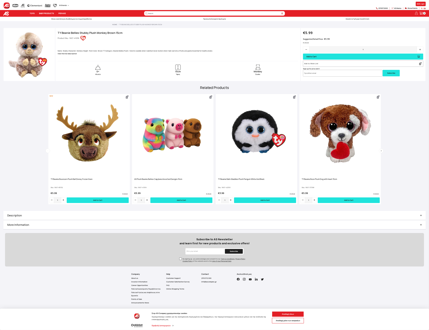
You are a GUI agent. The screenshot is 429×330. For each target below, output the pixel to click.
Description (14, 215)
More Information (18, 225)
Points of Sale (136, 299)
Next (381, 151)
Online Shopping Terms (175, 289)
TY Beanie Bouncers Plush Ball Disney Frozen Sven (71, 179)
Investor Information (139, 282)
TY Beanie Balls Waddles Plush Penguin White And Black (241, 179)
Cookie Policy (187, 261)
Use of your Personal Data (221, 261)
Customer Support (173, 278)
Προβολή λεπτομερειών (161, 326)
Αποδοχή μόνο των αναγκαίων (288, 320)
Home (114, 24)
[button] (127, 97)
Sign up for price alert (311, 69)
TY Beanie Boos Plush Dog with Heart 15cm (319, 179)
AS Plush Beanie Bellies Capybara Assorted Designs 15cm (158, 179)
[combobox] (214, 13)
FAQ (167, 285)
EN (425, 8)
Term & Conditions (228, 259)
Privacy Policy (240, 259)
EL (422, 8)
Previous (48, 151)
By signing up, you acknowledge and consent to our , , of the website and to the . (214, 260)
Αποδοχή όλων (288, 314)
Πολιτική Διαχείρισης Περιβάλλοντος (146, 289)
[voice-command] (282, 13)
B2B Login (421, 4)
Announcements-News (140, 303)
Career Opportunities (139, 285)
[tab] (214, 215)
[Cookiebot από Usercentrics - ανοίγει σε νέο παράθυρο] (137, 325)
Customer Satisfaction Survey (178, 282)
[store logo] (13, 14)
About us (134, 278)
